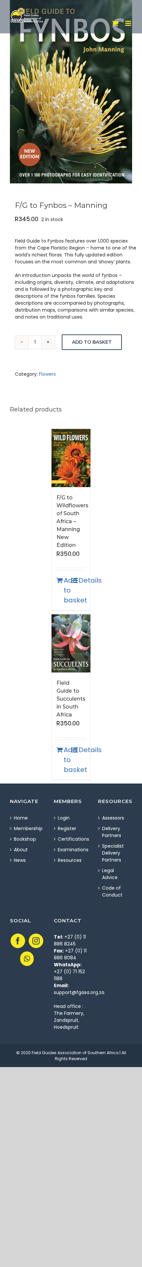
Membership (27, 828)
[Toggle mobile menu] (128, 23)
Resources (70, 860)
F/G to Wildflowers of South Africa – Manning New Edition (72, 521)
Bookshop (25, 839)
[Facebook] (18, 941)
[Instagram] (36, 941)
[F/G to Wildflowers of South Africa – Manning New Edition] (71, 458)
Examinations (71, 849)
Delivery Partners (111, 832)
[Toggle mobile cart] (115, 23)
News (20, 860)
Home (21, 818)
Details (82, 580)
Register (67, 828)
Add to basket (92, 342)
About (21, 849)
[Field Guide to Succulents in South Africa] (71, 643)
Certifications (71, 839)
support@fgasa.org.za (79, 992)
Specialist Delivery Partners (113, 853)
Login (64, 818)
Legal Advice (110, 874)
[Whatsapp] (27, 958)
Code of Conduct (112, 891)
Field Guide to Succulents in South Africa (71, 699)
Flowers (47, 374)
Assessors (113, 818)
